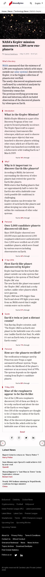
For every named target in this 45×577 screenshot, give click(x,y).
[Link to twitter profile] (16, 555)
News (10, 11)
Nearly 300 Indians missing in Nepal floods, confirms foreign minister (21, 482)
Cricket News (27, 500)
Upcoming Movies (23, 523)
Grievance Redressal (10, 543)
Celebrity (16, 500)
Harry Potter (7, 457)
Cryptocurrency (8, 504)
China (4, 486)
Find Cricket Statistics (10, 550)
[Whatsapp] (19, 438)
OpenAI (5, 467)
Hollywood (29, 504)
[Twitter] (26, 438)
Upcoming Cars (8, 523)
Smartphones (7, 518)
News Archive (33, 543)
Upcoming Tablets (9, 527)
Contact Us (6, 539)
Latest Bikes (6, 513)
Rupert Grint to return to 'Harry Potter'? (20, 455)
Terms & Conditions (32, 535)
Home (4, 11)
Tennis (17, 518)
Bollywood (6, 500)
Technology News (21, 11)
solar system (20, 71)
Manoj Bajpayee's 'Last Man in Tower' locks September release (21, 473)
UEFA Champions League (32, 518)
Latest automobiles (33, 509)
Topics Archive (8, 546)
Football (20, 504)
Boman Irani (7, 477)
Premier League (31, 513)
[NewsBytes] (16, 3)
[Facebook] (11, 438)
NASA (5, 65)
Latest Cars (18, 513)
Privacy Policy (17, 535)
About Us (5, 535)
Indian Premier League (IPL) (13, 509)
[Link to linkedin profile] (21, 555)
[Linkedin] (33, 438)
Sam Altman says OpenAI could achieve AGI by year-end (21, 463)
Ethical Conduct (19, 539)
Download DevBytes (24, 546)
